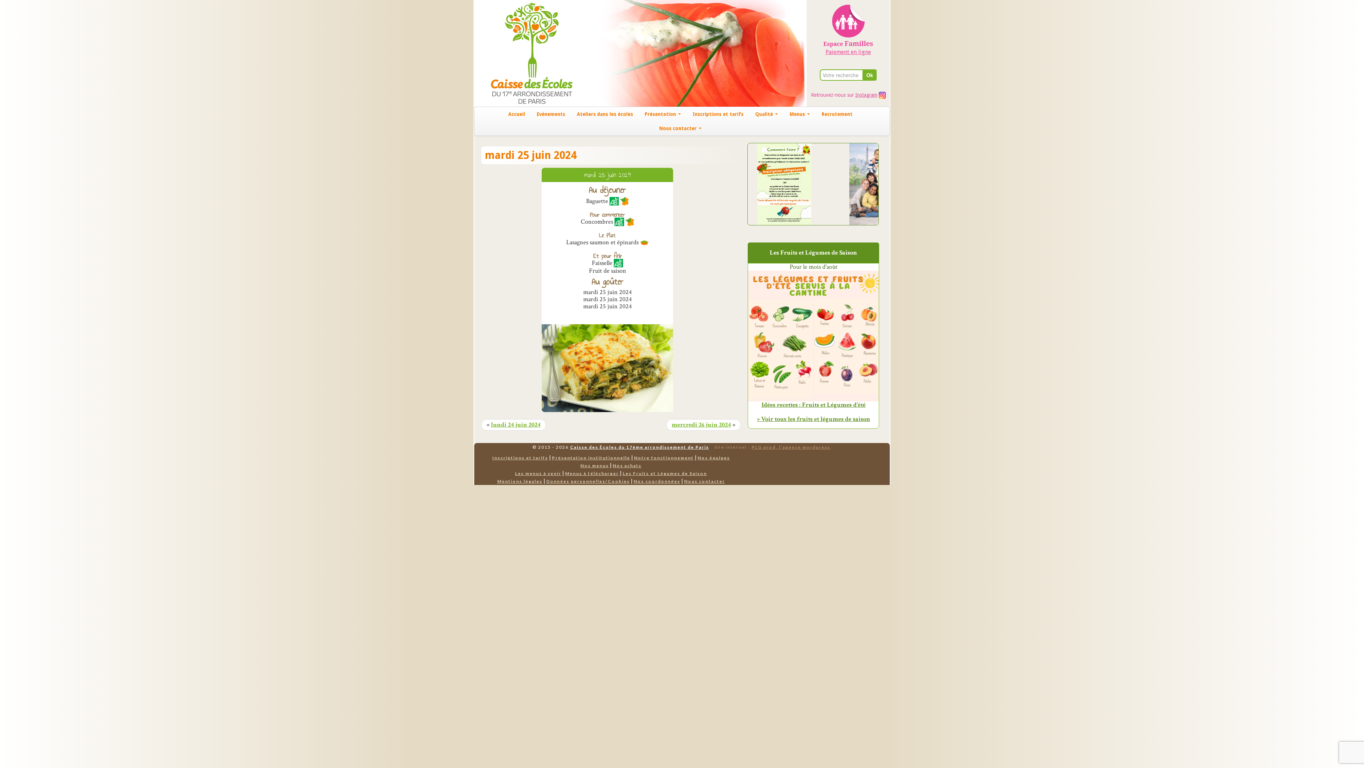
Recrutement (837, 114)
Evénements (551, 114)
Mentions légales (519, 481)
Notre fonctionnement (664, 457)
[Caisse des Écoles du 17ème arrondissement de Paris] (524, 53)
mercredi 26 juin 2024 (701, 424)
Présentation (661, 114)
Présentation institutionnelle (591, 457)
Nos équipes (714, 457)
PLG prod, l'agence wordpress (791, 447)
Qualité (764, 114)
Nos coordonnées (657, 481)
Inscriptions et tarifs (718, 114)
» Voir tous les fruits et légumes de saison (813, 419)
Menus (798, 114)
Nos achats (627, 465)
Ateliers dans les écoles (605, 114)
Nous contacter (678, 128)
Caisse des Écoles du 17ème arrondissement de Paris (639, 447)
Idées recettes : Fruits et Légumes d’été (814, 405)
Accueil (516, 114)
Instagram (866, 95)
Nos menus (594, 465)
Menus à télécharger (592, 473)
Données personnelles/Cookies (588, 481)
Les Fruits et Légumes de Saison (665, 473)
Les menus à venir (538, 473)
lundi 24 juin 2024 (516, 424)
